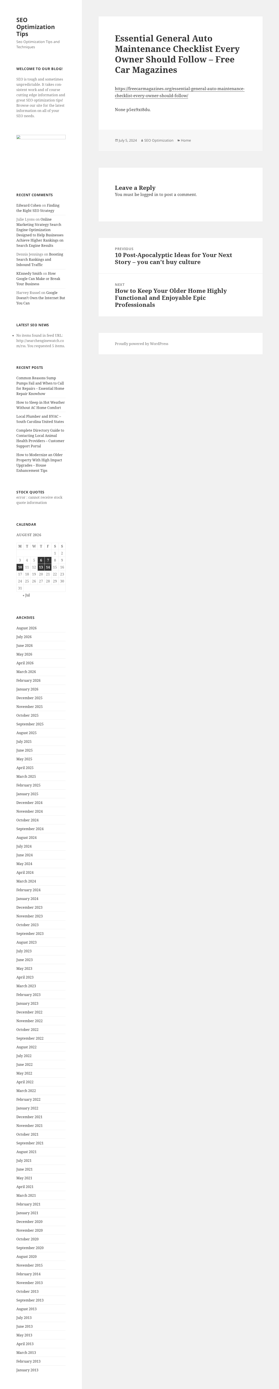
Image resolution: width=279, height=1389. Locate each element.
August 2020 (26, 1256)
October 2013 (27, 1291)
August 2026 (26, 628)
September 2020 (30, 1247)
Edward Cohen (28, 205)
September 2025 (30, 724)
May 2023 (24, 968)
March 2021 (26, 1195)
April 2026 (25, 663)
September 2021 (30, 1143)
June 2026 (24, 645)
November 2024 (29, 811)
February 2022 (28, 1099)
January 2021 (27, 1212)
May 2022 (24, 1073)
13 (41, 567)
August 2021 (26, 1151)
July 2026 (24, 636)
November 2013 (29, 1282)
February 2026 (28, 680)
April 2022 (25, 1082)
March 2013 (26, 1352)
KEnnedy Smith (29, 273)
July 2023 (24, 951)
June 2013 (24, 1326)
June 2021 (24, 1169)
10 (20, 567)
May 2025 (24, 759)
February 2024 (28, 890)
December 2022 (29, 1012)
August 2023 (26, 942)
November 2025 (29, 706)
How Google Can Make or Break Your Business (38, 278)
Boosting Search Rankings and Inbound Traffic (39, 259)
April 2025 (25, 767)
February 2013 (28, 1361)
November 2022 (29, 1020)
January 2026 (27, 689)
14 (48, 567)
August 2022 (26, 1047)
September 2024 (30, 828)
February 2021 (28, 1204)
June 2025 (24, 750)
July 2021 (24, 1160)
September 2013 (30, 1300)
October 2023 (27, 924)
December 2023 (29, 907)
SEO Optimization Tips (35, 27)
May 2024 (24, 863)
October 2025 (27, 715)
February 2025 (28, 785)
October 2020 (27, 1239)
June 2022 (24, 1064)
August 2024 (26, 837)
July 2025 (24, 741)
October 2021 (27, 1134)
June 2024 (24, 855)
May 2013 (24, 1335)
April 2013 (25, 1343)
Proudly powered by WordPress (141, 343)
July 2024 (24, 846)
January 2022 (27, 1108)
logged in (149, 194)
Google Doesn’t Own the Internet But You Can (40, 298)
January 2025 (27, 794)
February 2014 (28, 1274)
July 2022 (24, 1055)
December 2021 (29, 1116)
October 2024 (27, 820)
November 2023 (29, 916)
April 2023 (25, 977)
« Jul (26, 595)
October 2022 (27, 1029)
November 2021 (29, 1125)
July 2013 (24, 1317)
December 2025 (29, 697)
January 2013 (27, 1370)
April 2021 (25, 1186)
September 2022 (30, 1038)
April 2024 (25, 872)
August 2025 (26, 732)
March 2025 (26, 776)
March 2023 (26, 986)
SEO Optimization (159, 140)
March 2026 (26, 671)
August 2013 (26, 1309)
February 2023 (28, 994)
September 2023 (30, 933)
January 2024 (27, 898)
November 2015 (29, 1265)
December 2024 (29, 802)
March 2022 (26, 1090)
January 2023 (27, 1003)
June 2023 (24, 959)
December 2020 (29, 1221)
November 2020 (29, 1230)
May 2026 (24, 654)
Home (186, 140)
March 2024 (26, 881)
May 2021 (24, 1178)
